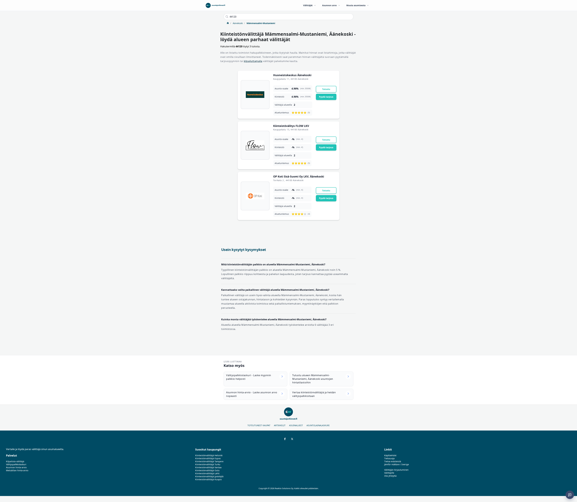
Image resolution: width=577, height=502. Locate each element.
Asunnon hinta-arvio (16, 467)
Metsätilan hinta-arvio (17, 470)
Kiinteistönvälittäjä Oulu (207, 470)
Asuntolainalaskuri (318, 425)
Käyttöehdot (390, 455)
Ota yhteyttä (390, 475)
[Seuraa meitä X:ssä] (292, 439)
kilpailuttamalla (253, 61)
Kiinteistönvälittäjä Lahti (207, 473)
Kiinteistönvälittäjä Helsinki (209, 455)
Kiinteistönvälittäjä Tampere (209, 461)
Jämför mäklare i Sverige (396, 464)
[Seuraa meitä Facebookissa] (284, 439)
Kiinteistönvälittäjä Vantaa (208, 467)
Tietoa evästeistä (392, 461)
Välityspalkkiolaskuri (16, 464)
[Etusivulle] (215, 5)
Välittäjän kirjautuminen (396, 469)
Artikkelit (279, 425)
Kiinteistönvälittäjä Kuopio (208, 479)
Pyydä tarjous (326, 96)
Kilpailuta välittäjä (15, 461)
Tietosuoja (389, 458)
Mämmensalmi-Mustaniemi (260, 23)
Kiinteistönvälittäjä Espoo (208, 458)
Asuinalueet (296, 425)
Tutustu (326, 89)
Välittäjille (389, 472)
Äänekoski (237, 23)
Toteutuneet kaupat (258, 425)
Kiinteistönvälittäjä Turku (207, 464)
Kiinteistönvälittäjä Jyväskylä (209, 476)
